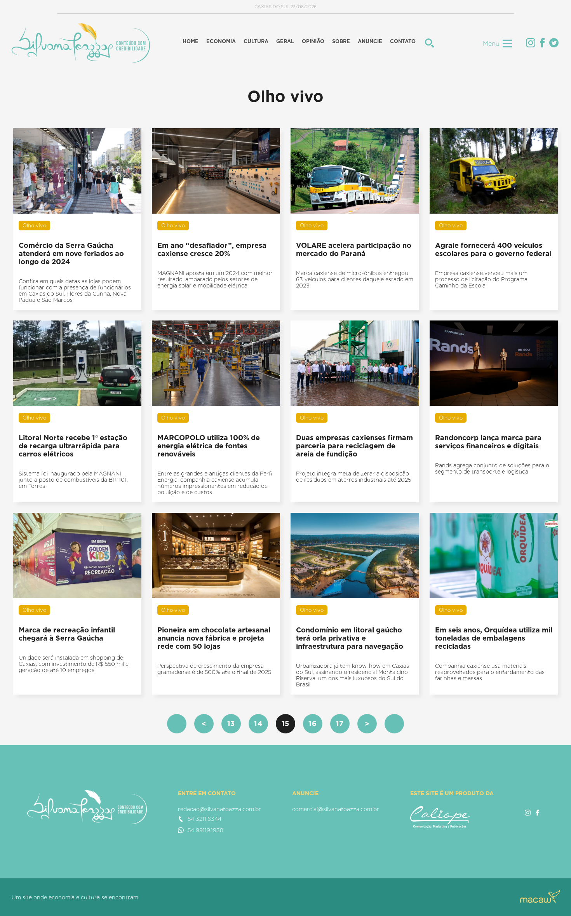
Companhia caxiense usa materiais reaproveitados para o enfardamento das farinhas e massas (490, 672)
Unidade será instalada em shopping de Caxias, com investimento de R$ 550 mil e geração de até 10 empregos (74, 664)
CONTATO (403, 41)
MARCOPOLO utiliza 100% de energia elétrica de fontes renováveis (208, 446)
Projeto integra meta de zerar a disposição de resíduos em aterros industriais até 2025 (353, 476)
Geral (285, 41)
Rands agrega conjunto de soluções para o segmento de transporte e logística (492, 468)
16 (312, 723)
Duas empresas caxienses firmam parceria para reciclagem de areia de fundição (354, 446)
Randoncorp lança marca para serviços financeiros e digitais (488, 442)
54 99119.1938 (205, 830)
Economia (221, 41)
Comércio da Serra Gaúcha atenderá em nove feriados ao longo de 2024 (71, 253)
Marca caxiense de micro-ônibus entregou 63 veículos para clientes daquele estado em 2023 (354, 279)
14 (258, 723)
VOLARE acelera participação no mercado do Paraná (353, 249)
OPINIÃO (313, 41)
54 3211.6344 (204, 819)
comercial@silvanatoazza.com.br (335, 809)
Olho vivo (34, 225)
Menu (491, 43)
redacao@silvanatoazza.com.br (219, 809)
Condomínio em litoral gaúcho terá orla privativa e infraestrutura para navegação (349, 638)
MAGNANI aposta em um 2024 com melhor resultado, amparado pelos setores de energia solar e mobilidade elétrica (215, 279)
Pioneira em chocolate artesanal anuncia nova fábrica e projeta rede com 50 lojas (213, 638)
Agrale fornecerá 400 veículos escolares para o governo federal (493, 249)
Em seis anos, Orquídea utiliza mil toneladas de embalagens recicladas (493, 638)
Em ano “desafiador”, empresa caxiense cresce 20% (211, 249)
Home (190, 41)
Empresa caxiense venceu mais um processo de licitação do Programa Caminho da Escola (481, 279)
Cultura (256, 41)
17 (340, 723)
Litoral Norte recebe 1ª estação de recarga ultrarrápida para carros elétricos (73, 446)
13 (231, 723)
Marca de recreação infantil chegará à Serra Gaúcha (67, 634)
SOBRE (341, 41)
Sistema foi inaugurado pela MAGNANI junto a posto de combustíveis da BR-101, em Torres (73, 479)
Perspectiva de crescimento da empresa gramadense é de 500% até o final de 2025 (214, 669)
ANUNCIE (370, 41)
